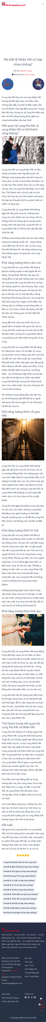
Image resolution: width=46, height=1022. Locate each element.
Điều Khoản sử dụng (10, 998)
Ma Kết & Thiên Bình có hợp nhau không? (21, 894)
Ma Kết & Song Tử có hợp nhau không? (19, 876)
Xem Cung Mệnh (32, 976)
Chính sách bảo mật (10, 1001)
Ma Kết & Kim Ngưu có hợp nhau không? (20, 871)
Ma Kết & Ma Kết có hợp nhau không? (19, 903)
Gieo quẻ (28, 962)
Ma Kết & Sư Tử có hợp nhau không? (18, 885)
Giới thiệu (6, 994)
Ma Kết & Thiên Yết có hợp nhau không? (20, 899)
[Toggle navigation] (42, 4)
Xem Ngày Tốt (31, 969)
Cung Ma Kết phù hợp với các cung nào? (20, 862)
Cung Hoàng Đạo (32, 972)
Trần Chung (29, 74)
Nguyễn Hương (26, 71)
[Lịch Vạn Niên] (13, 4)
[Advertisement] (23, 30)
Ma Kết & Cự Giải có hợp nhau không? (19, 880)
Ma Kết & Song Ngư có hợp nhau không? (20, 912)
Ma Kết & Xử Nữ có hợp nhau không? (19, 889)
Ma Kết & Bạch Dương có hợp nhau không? (21, 867)
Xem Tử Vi (29, 965)
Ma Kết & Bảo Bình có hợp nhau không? (20, 908)
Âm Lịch (28, 958)
